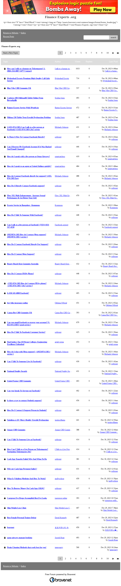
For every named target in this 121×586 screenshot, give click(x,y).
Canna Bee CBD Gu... (109, 315)
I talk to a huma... (111, 71)
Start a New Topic (10, 53)
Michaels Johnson (111, 129)
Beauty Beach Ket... (110, 266)
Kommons (114, 208)
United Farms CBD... (110, 383)
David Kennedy (112, 520)
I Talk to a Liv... (112, 452)
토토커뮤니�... (111, 530)
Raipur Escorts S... (111, 110)
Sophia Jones (113, 100)
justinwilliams (112, 422)
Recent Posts (8, 36)
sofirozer (114, 139)
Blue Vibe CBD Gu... (110, 90)
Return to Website (10, 33)
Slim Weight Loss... (110, 510)
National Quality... (111, 374)
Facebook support (111, 227)
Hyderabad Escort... (110, 81)
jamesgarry (114, 550)
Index (23, 33)
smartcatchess (113, 159)
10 (108, 53)
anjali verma (113, 344)
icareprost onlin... (111, 500)
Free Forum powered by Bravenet (60, 574)
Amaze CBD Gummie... (109, 432)
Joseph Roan (113, 540)
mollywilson (113, 481)
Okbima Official (112, 305)
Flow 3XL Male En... (110, 198)
